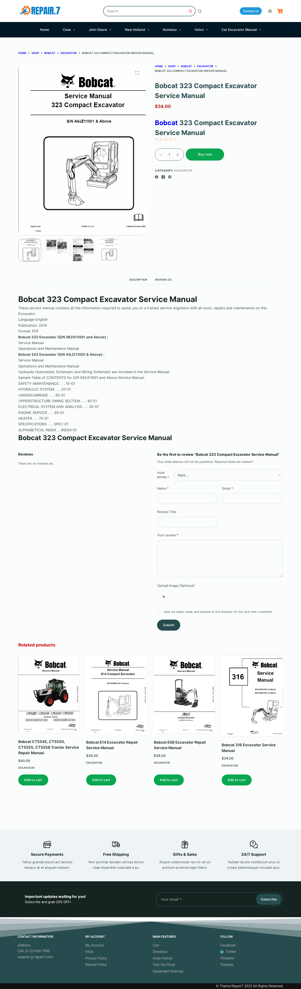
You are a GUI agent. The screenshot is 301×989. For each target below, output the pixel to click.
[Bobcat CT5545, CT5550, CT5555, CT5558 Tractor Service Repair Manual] (49, 694)
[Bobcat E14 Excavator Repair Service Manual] (116, 694)
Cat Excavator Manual (239, 30)
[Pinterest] (169, 177)
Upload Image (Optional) (176, 585)
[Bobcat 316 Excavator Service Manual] (252, 696)
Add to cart (33, 780)
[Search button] (190, 11)
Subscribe (269, 899)
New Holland (135, 30)
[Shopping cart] (280, 11)
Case (67, 30)
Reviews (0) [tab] (163, 279)
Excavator (183, 170)
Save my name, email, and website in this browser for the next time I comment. (218, 611)
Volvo (199, 30)
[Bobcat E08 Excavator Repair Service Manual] (184, 694)
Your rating (163, 475)
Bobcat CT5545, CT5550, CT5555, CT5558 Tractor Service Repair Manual (48, 747)
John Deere (98, 30)
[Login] (270, 11)
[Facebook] (156, 177)
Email (227, 488)
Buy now (205, 154)
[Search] (199, 11)
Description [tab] (138, 279)
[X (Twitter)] (163, 177)
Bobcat (166, 123)
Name (163, 488)
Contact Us (250, 11)
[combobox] (145, 11)
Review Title (167, 512)
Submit (168, 625)
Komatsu (170, 30)
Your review (167, 535)
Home (44, 30)
